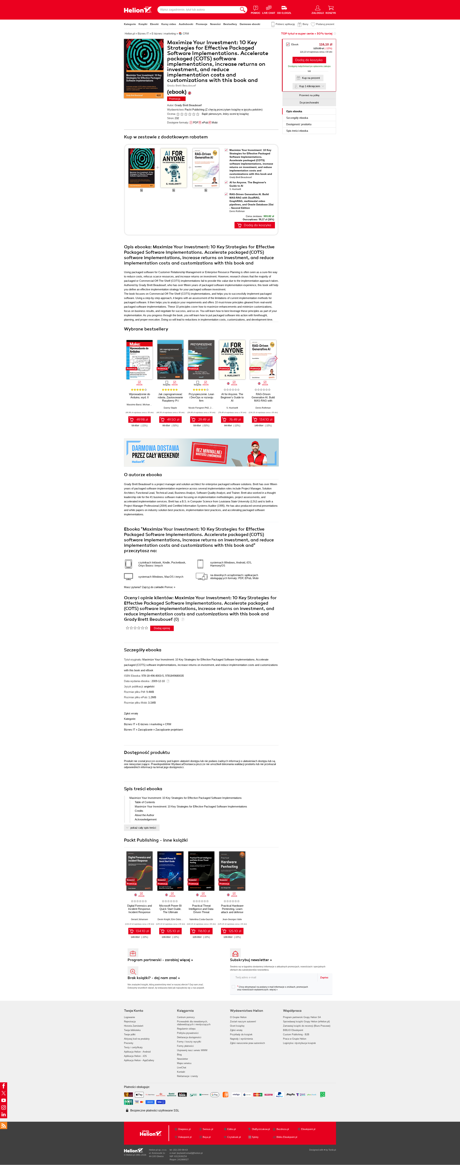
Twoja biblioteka (132, 1030)
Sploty (255, 1137)
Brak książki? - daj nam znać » (154, 978)
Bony (305, 24)
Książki (143, 24)
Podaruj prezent (325, 24)
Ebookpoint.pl (308, 1129)
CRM (168, 724)
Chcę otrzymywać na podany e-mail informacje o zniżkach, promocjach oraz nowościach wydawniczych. (272, 988)
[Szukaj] (242, 9)
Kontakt (181, 1071)
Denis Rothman (237, 211)
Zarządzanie (145, 729)
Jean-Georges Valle (232, 919)
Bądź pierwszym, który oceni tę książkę (225, 113)
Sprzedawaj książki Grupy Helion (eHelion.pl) (306, 1021)
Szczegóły (297, 117)
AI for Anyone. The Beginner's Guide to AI (232, 397)
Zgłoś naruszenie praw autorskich (247, 1043)
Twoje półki (129, 1034)
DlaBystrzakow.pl (261, 1129)
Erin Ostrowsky (178, 919)
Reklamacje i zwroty (187, 1076)
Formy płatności (185, 1046)
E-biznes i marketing (150, 724)
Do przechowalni (309, 102)
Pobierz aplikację (285, 24)
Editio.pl (231, 1129)
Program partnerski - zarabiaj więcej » (160, 960)
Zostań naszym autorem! (243, 1021)
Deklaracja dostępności (189, 1037)
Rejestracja (130, 1021)
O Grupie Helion (238, 1017)
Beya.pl (207, 1137)
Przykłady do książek (241, 1034)
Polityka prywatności (188, 1033)
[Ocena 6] (197, 114)
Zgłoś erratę (131, 713)
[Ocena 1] (178, 114)
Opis (294, 111)
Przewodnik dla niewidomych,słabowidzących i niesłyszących (193, 1023)
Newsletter (182, 1059)
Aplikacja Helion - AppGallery (139, 1060)
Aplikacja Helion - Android (137, 1051)
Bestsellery (230, 24)
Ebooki (154, 24)
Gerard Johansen (139, 919)
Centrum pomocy (186, 1017)
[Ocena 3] (185, 114)
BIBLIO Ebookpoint (293, 1030)
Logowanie (129, 1017)
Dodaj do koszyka (309, 60)
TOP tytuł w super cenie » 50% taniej (306, 33)
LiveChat (181, 1067)
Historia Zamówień (133, 1025)
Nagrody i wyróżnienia (241, 1038)
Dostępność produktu (298, 124)
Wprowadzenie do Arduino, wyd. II (139, 396)
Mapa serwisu (184, 1063)
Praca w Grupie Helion (294, 1038)
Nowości (215, 24)
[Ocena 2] (181, 114)
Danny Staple (170, 408)
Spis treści (297, 130)
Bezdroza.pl (283, 1129)
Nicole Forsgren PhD (198, 408)
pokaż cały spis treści (143, 827)
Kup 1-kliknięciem (309, 86)
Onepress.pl (184, 1129)
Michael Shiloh (150, 404)
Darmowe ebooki (250, 24)
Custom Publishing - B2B (296, 1034)
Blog (179, 1054)
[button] (276, 358)
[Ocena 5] (193, 114)
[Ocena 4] (189, 114)
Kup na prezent (311, 77)
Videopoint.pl (185, 1137)
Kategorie (130, 24)
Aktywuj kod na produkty (137, 1038)
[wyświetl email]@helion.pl (190, 1153)
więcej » (274, 989)
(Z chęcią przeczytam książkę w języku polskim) (234, 109)
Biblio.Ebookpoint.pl (287, 1137)
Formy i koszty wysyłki (189, 1041)
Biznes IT (129, 724)
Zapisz (324, 977)
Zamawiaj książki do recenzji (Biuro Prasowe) (306, 1025)
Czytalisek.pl (234, 1137)
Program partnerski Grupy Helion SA (302, 1017)
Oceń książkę (237, 1025)
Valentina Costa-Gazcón (201, 919)
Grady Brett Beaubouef (188, 105)
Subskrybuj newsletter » (251, 960)
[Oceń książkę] (188, 113)
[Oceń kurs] (137, 627)
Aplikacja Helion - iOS (135, 1056)
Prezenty (128, 1043)
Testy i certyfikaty (133, 1047)
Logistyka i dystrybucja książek (299, 1043)
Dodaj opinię (162, 628)
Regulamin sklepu (186, 1028)
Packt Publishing (194, 109)
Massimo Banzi (134, 404)
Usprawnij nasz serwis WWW (192, 1050)
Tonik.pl (332, 1150)
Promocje (201, 24)
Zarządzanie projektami (169, 729)
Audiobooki (186, 24)
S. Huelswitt (235, 189)
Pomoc (169, 587)
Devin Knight (164, 919)
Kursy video (168, 24)
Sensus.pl (208, 1129)
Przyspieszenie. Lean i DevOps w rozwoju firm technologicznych (201, 399)
